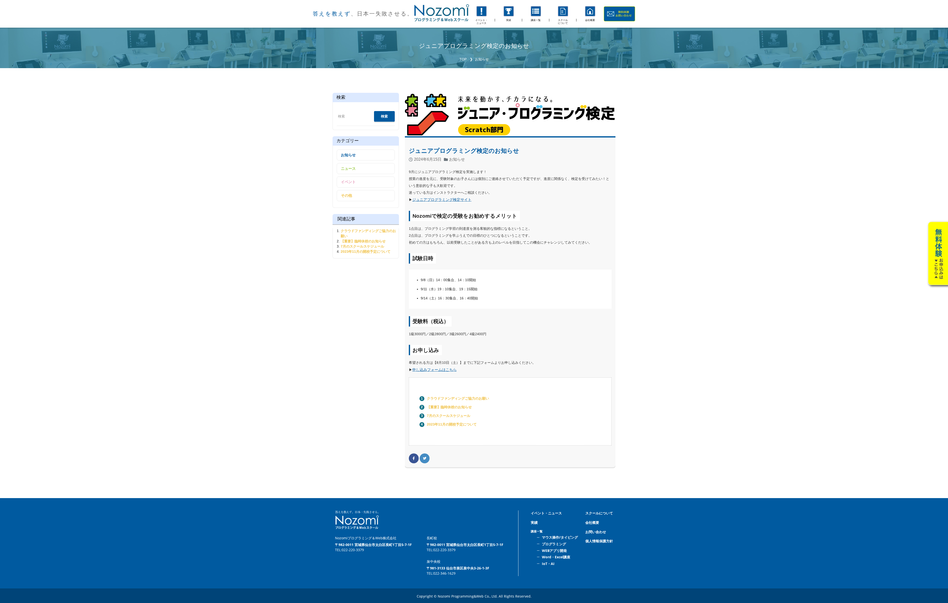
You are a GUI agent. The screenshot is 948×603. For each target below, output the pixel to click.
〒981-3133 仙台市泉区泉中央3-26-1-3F (458, 568)
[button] (535, 14)
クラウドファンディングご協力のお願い (458, 398)
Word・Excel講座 (556, 557)
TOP (463, 59)
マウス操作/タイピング (560, 537)
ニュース (348, 168)
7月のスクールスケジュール (448, 416)
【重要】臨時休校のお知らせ (449, 407)
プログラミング (554, 544)
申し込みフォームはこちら (434, 370)
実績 (534, 522)
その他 (346, 195)
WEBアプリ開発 (554, 550)
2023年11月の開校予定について (452, 424)
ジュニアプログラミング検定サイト (442, 199)
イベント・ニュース (546, 513)
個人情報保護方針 (599, 541)
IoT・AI (548, 563)
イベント (348, 182)
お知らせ (482, 59)
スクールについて (599, 513)
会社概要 (592, 522)
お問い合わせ (595, 531)
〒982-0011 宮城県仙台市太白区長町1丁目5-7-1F (373, 544)
